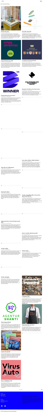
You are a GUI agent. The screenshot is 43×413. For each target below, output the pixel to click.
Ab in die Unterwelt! (26, 31)
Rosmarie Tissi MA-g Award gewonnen (31, 89)
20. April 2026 (23, 32)
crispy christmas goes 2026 (7, 61)
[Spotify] (5, 406)
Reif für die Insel (5, 31)
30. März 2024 (2, 352)
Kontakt (2, 399)
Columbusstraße (26, 296)
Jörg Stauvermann (7, 32)
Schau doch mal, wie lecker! (28, 325)
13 (21, 389)
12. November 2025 (24, 90)
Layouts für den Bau (5, 351)
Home (3, 1)
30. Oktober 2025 (3, 96)
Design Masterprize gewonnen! (8, 95)
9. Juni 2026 (2, 32)
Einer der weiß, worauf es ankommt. (30, 396)
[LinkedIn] (2, 406)
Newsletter (2, 400)
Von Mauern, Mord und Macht (29, 60)
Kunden (2, 393)
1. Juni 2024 (2, 323)
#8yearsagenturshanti (6, 322)
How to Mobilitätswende (6, 381)
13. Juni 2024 (23, 297)
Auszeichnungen (3, 394)
